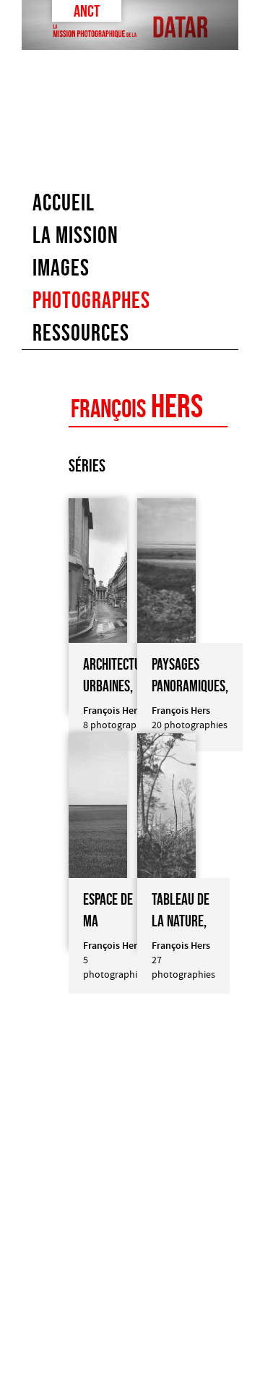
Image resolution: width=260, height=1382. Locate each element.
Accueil (63, 202)
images (61, 268)
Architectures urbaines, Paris (121, 686)
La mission (75, 235)
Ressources (80, 333)
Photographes (91, 300)
